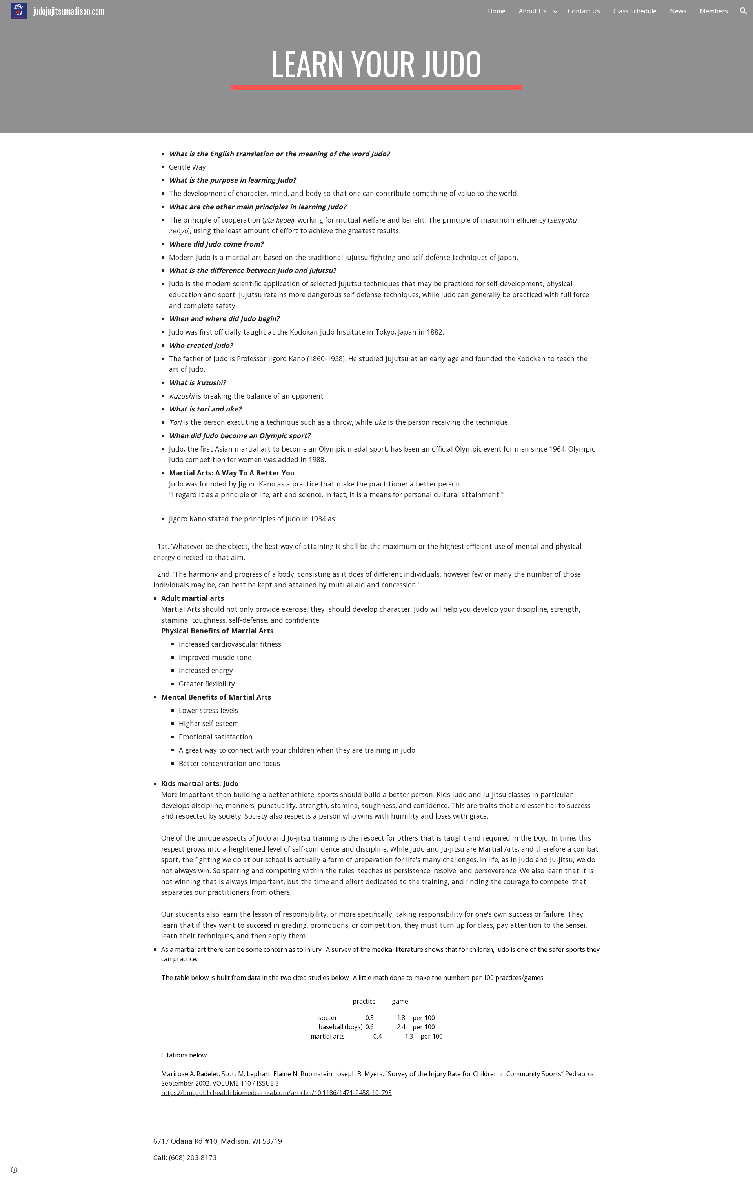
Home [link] (497, 11)
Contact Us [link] (584, 11)
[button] (743, 11)
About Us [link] (532, 11)
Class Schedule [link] (635, 11)
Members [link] (714, 11)
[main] (376, 67)
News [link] (678, 11)
